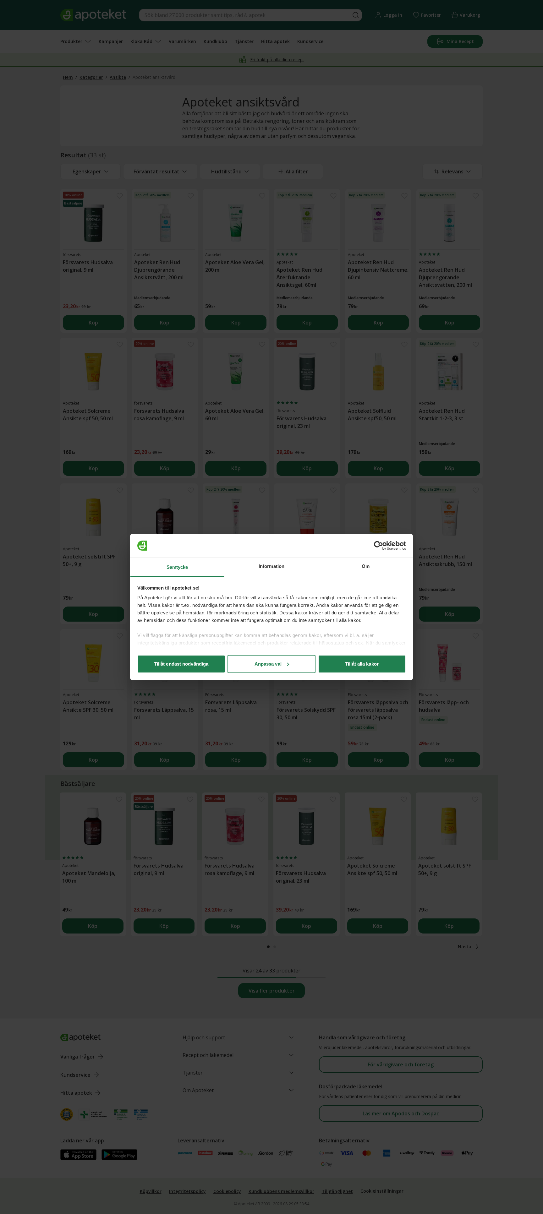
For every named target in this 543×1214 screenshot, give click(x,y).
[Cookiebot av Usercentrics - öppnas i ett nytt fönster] (378, 545)
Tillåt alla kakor (362, 664)
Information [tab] (271, 566)
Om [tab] (366, 566)
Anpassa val (268, 664)
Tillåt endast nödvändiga (181, 664)
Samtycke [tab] (177, 567)
